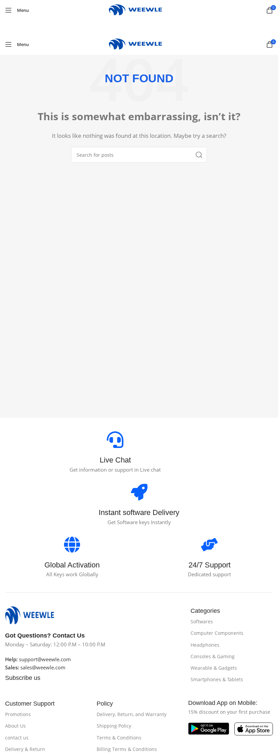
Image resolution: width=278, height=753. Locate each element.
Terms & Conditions (119, 737)
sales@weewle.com (42, 667)
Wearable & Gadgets (214, 668)
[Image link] (33, 614)
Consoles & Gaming (213, 656)
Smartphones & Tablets (217, 679)
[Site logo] (139, 9)
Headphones (205, 645)
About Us (15, 726)
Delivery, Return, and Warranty (131, 714)
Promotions (18, 714)
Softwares (202, 621)
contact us (16, 737)
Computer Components (217, 633)
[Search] (199, 155)
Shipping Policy (114, 726)
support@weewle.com (38, 659)
